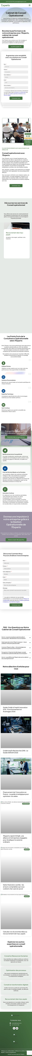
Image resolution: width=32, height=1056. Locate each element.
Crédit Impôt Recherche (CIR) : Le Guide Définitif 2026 (15, 752)
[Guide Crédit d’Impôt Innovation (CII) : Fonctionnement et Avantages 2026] (16, 689)
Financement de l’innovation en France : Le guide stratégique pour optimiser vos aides (16, 794)
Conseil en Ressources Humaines (16, 956)
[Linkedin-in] (14, 1028)
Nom (5, 64)
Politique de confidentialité (20, 92)
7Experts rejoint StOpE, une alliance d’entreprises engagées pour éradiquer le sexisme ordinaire (15, 839)
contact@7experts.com (20, 1)
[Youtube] (17, 1028)
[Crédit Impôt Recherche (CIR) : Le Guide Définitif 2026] (16, 732)
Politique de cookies (20, 1050)
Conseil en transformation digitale (16, 985)
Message (5, 588)
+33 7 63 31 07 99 (10, 1)
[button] (29, 5)
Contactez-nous (15, 1020)
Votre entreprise (7, 85)
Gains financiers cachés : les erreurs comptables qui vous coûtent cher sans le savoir (13, 887)
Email (5, 80)
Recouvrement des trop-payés (16, 999)
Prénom (5, 69)
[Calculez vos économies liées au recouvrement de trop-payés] (16, 911)
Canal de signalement (10, 1052)
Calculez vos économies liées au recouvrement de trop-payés (15, 933)
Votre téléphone (7, 74)
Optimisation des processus (16, 970)
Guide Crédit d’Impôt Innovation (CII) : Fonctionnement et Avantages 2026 (15, 709)
